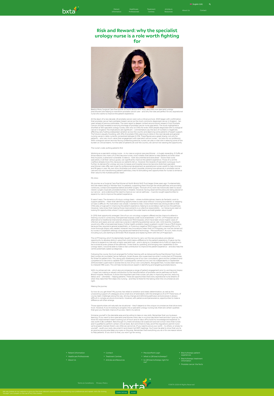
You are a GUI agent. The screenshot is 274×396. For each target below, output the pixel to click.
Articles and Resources (115, 360)
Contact (203, 10)
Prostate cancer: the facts (192, 364)
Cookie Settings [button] (121, 392)
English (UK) (197, 4)
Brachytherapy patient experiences (190, 354)
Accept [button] (133, 392)
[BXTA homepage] (74, 11)
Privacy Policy (102, 383)
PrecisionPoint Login (152, 353)
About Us (186, 10)
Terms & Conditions (86, 383)
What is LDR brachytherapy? (155, 356)
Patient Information (76, 353)
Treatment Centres (113, 356)
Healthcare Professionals (78, 356)
